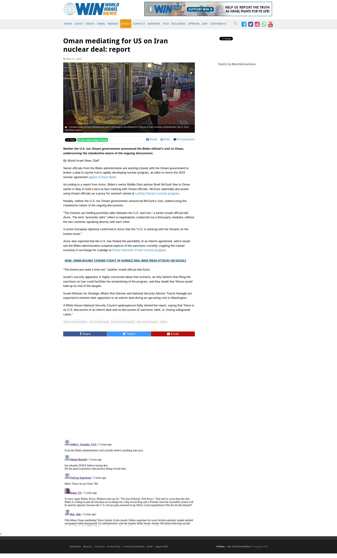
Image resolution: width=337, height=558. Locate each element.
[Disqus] (129, 386)
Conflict (139, 23)
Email (153, 139)
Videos (90, 23)
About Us (87, 546)
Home (68, 23)
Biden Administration (75, 322)
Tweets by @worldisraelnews (237, 64)
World (125, 23)
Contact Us (99, 546)
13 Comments (185, 139)
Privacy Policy (113, 546)
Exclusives (178, 23)
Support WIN (161, 546)
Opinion (193, 23)
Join (204, 23)
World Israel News (241, 546)
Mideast (113, 23)
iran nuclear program (123, 322)
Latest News (75, 546)
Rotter (150, 546)
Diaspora (154, 23)
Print (166, 139)
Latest (78, 23)
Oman (163, 322)
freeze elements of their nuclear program (139, 250)
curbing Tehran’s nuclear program (157, 193)
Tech (165, 23)
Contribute (218, 23)
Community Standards (134, 546)
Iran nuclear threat (147, 322)
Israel (101, 23)
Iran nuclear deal (99, 322)
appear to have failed (102, 177)
